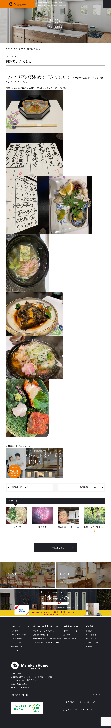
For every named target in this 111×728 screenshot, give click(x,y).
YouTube (14, 650)
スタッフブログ (92, 643)
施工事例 (67, 635)
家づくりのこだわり (19, 635)
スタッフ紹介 (16, 639)
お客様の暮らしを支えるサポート (46, 643)
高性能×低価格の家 (40, 635)
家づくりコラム (92, 639)
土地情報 (89, 646)
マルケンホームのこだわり (43, 631)
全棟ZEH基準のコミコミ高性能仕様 (47, 639)
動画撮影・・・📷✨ (89, 487)
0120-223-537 (23, 684)
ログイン (96, 694)
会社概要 (14, 631)
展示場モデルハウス (19, 646)
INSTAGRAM (21, 695)
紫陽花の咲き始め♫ (21, 487)
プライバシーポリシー (89, 702)
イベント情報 (16, 643)
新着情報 (89, 631)
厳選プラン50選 (69, 639)
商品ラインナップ (70, 631)
